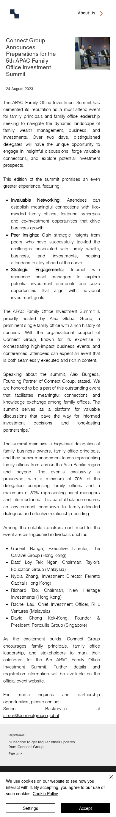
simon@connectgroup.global (31, 715)
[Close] (108, 780)
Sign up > (15, 753)
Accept (85, 808)
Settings (30, 808)
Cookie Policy (45, 793)
